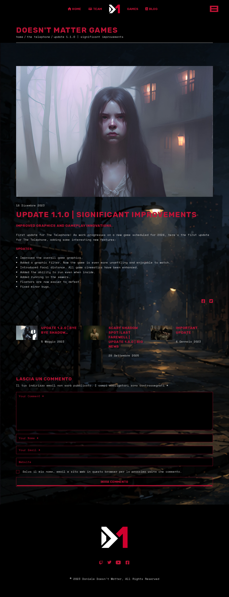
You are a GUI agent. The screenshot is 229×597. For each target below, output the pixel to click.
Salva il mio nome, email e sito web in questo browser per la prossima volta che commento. (102, 471)
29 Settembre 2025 (124, 355)
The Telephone (38, 37)
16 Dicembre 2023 (30, 205)
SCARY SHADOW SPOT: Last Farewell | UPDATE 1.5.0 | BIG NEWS (126, 337)
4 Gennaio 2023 (188, 341)
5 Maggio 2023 (52, 341)
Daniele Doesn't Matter (102, 579)
